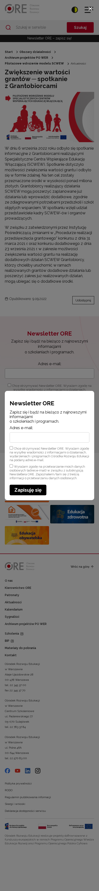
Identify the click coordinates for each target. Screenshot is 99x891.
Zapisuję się (28, 490)
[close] (90, 9)
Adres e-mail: (21, 428)
